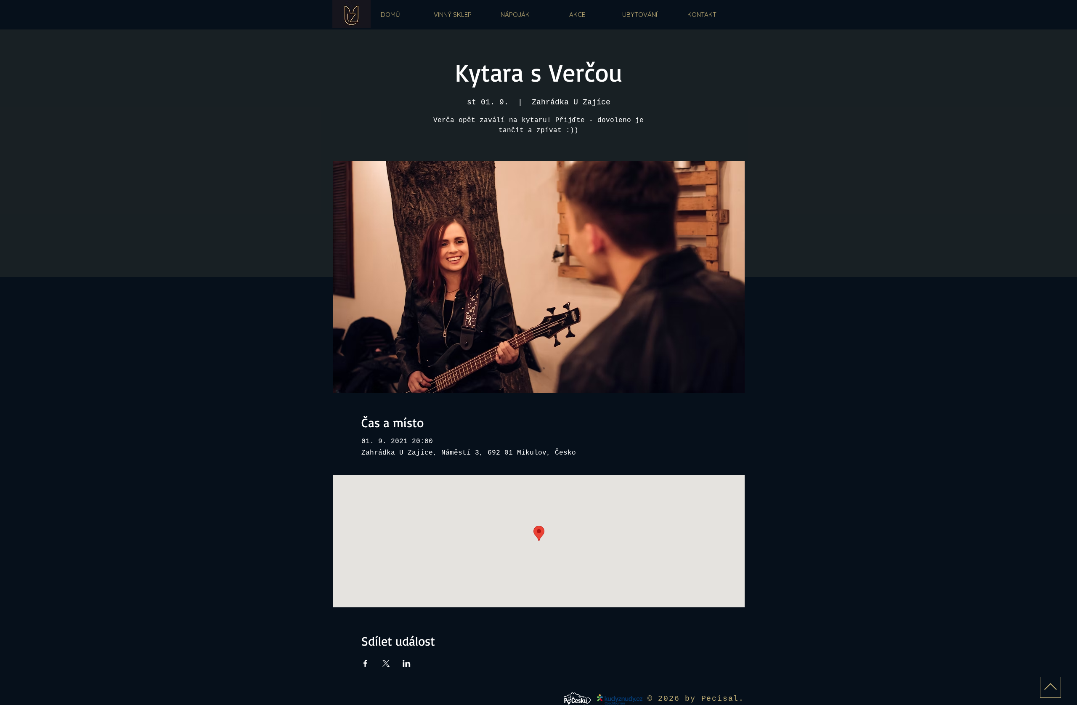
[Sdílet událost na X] (386, 663)
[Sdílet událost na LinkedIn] (407, 663)
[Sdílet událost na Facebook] (365, 663)
